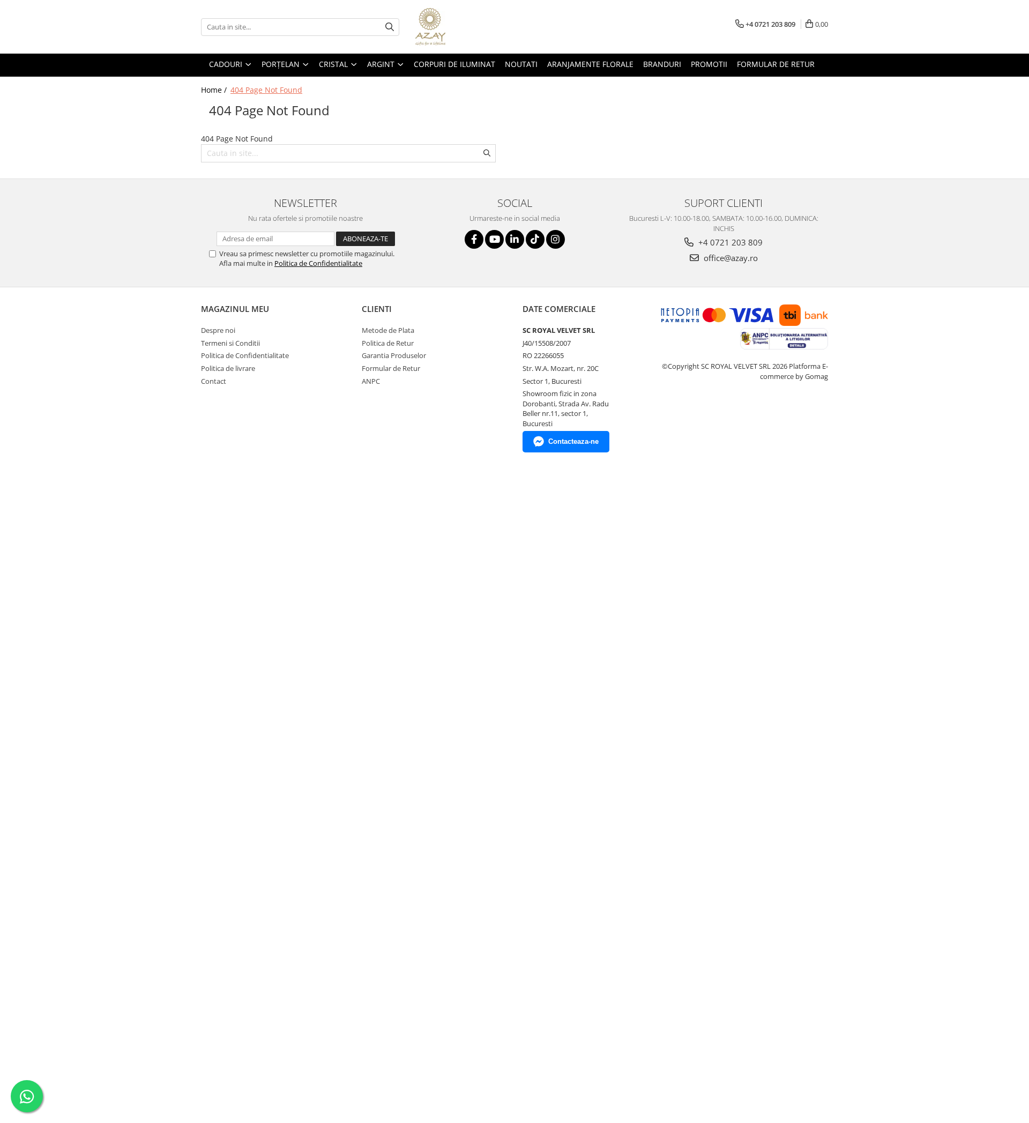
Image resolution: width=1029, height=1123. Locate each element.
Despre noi (218, 330)
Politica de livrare (228, 368)
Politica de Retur (388, 343)
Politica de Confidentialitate (318, 263)
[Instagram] (555, 239)
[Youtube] (494, 239)
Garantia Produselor (394, 355)
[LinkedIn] (514, 239)
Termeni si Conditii (230, 343)
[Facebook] (474, 239)
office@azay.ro (730, 257)
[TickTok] (535, 239)
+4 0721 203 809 (729, 242)
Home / (215, 90)
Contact (213, 381)
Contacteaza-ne (573, 441)
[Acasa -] (469, 27)
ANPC (371, 381)
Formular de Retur (776, 64)
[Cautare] (389, 27)
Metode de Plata (388, 330)
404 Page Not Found (266, 90)
